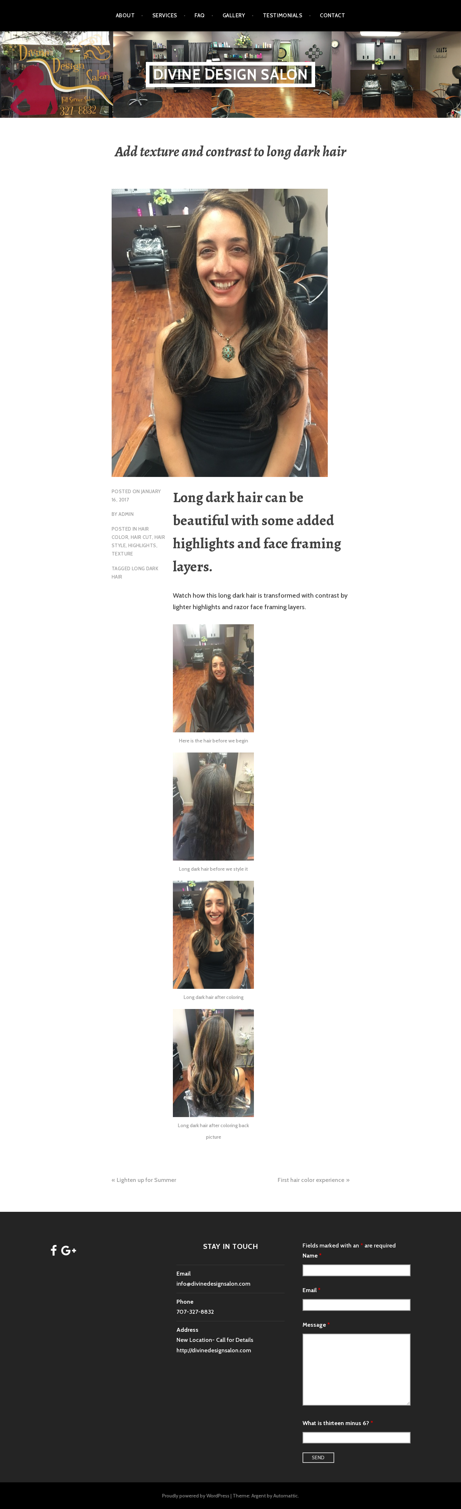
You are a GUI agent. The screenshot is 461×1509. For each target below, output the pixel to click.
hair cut (141, 537)
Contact (332, 15)
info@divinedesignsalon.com (213, 1283)
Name (312, 1255)
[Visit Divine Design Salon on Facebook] (53, 1252)
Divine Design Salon (230, 74)
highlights (142, 545)
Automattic (285, 1495)
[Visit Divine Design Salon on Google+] (68, 1252)
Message (316, 1324)
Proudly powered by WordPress (195, 1495)
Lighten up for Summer (146, 1180)
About (125, 15)
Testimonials (282, 15)
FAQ (199, 15)
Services (164, 15)
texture (122, 554)
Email (312, 1290)
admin (126, 514)
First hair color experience (311, 1180)
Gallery (234, 15)
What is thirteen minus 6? (338, 1423)
